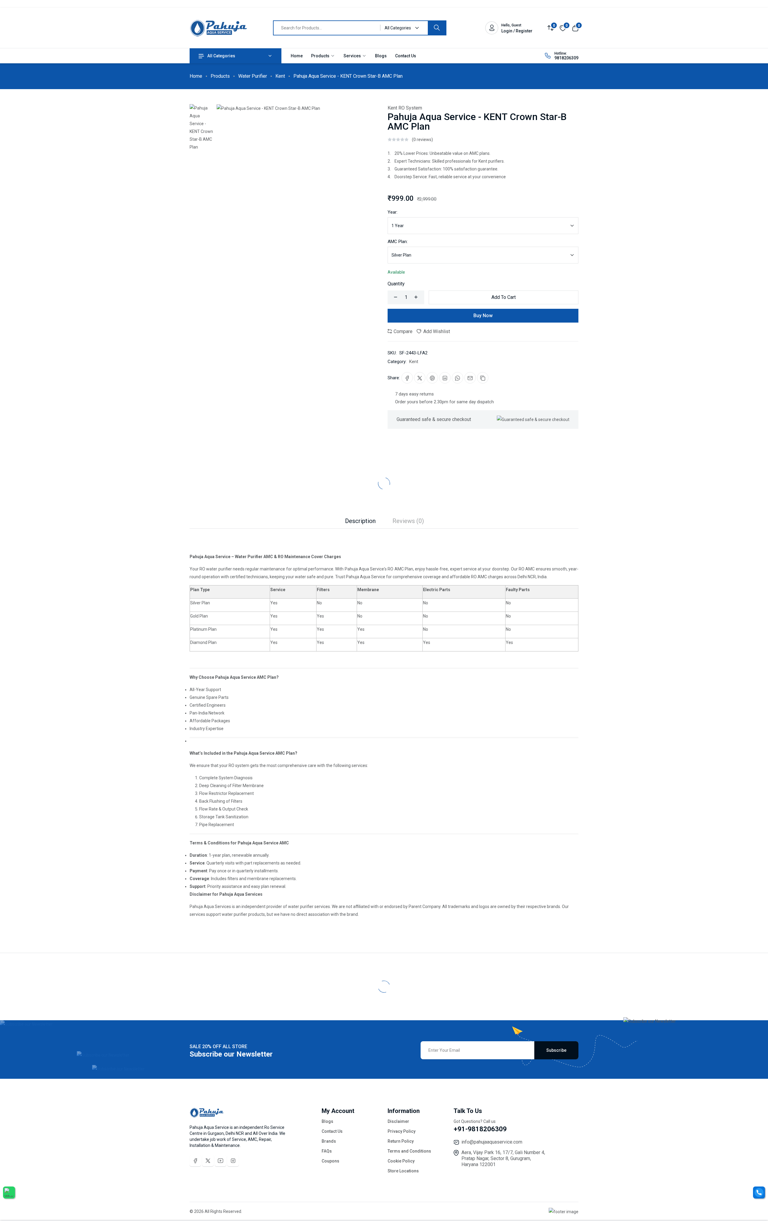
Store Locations (403, 1170)
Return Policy (401, 1141)
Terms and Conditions (409, 1151)
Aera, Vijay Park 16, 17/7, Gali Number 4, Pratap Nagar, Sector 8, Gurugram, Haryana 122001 (503, 1158)
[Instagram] (233, 1160)
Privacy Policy (402, 1131)
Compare (402, 331)
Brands (329, 1141)
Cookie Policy (401, 1161)
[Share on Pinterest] (432, 377)
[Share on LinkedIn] (445, 377)
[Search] (437, 28)
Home (297, 55)
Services (353, 55)
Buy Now (483, 315)
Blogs (381, 55)
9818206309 (566, 58)
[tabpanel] (384, 723)
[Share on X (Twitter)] (420, 377)
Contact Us (405, 55)
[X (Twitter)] (208, 1160)
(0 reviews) (422, 139)
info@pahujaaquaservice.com (491, 1142)
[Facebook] (195, 1160)
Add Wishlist (436, 331)
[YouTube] (220, 1160)
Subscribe (556, 1050)
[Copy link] (483, 377)
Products (320, 55)
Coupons (330, 1161)
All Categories (221, 55)
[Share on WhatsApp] (457, 377)
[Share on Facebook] (407, 377)
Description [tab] (360, 521)
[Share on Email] (470, 377)
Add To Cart (503, 297)
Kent (280, 76)
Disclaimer (398, 1121)
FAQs (327, 1151)
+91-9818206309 (480, 1129)
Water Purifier (252, 76)
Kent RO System (405, 108)
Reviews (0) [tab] (408, 521)
